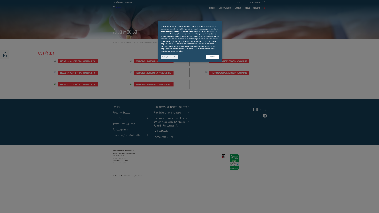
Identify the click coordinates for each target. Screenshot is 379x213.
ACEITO (212, 57)
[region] (190, 41)
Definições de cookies (169, 57)
